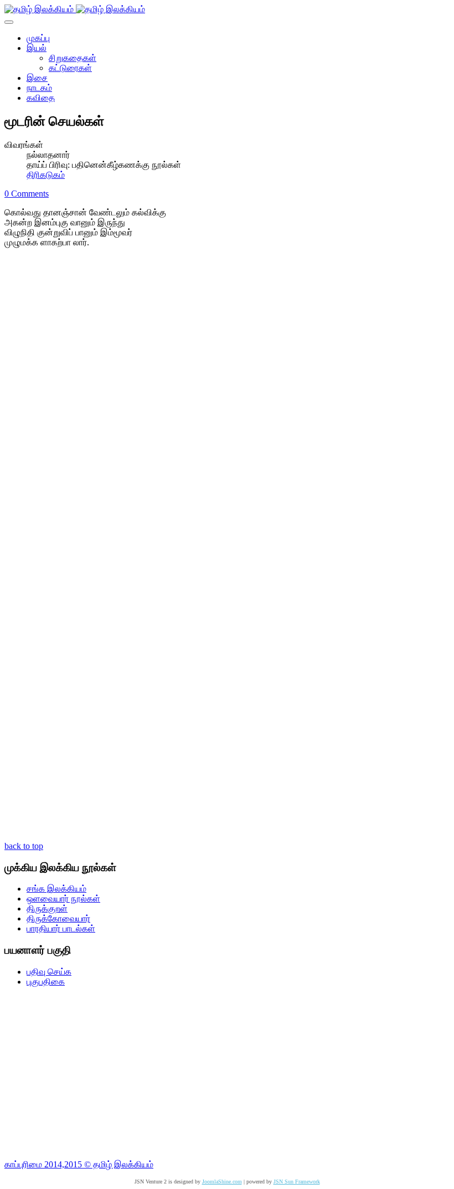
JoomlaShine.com (222, 1181)
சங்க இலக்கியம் (56, 888)
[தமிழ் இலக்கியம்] (74, 9)
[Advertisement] (227, 1073)
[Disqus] (227, 404)
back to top (23, 846)
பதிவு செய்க (49, 971)
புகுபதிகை (46, 981)
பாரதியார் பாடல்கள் (61, 928)
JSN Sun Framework (297, 1181)
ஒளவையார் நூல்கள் (63, 898)
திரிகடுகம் (46, 174)
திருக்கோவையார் (58, 918)
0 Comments (26, 193)
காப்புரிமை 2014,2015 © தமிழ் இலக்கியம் (78, 1164)
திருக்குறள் (47, 908)
